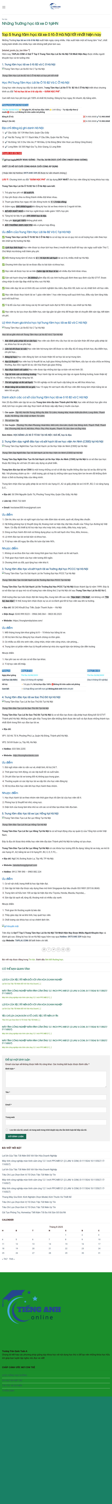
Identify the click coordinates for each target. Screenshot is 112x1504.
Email (8, 1105)
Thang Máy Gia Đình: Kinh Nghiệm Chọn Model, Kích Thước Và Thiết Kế (36, 1197)
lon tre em (87, 473)
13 (33, 1244)
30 (83, 1253)
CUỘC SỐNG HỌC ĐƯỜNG (14, 1375)
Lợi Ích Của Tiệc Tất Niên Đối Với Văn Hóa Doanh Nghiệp (32, 979)
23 (83, 1248)
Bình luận (10, 1069)
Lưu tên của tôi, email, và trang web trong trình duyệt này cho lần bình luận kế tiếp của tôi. (48, 1130)
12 (17, 1244)
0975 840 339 (30, 173)
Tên (7, 1092)
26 (17, 1253)
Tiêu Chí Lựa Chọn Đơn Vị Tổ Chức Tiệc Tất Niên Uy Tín (30, 1015)
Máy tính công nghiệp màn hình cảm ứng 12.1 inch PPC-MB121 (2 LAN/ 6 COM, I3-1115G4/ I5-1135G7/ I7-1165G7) (54, 992)
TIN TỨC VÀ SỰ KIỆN (12, 1385)
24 (99, 1248)
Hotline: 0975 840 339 (70, 937)
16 (83, 1244)
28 (50, 1253)
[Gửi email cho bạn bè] (58, 949)
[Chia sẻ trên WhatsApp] (44, 949)
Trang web (10, 1117)
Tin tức (4, 19)
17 (99, 1244)
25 (3, 1253)
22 (66, 1248)
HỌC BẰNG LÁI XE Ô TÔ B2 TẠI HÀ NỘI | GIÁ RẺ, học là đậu (42, 435)
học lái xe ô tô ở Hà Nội (28, 40)
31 (99, 1253)
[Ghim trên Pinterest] (63, 949)
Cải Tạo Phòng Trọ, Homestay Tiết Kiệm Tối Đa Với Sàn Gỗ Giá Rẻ (34, 1212)
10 (99, 1239)
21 (50, 1248)
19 (17, 1248)
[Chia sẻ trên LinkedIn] (68, 949)
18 (3, 1248)
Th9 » (12, 1259)
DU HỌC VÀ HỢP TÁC (12, 1380)
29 (66, 1253)
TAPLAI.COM (21, 940)
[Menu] (4, 7)
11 (3, 1244)
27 (33, 1253)
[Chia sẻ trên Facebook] (49, 949)
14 (50, 1244)
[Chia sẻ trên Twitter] (53, 949)
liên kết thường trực (54, 959)
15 (66, 1244)
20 (33, 1248)
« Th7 (5, 1259)
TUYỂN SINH (8, 1391)
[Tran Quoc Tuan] (56, 7)
